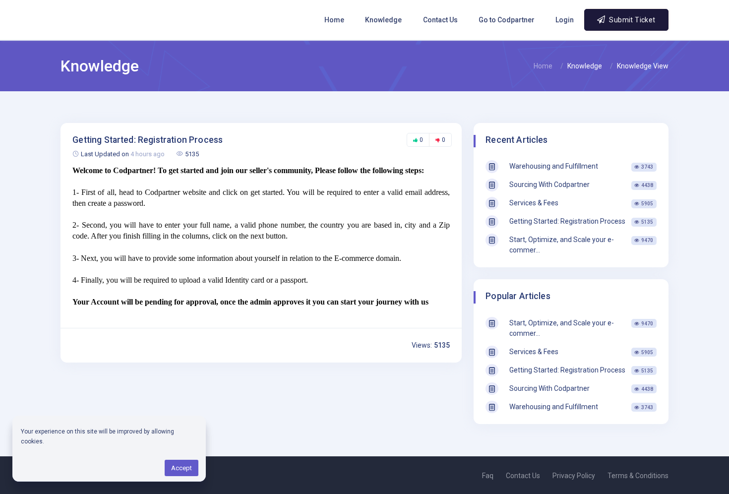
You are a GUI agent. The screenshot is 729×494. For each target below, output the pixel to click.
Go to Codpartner (507, 20)
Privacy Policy (573, 476)
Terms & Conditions (638, 476)
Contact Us (440, 20)
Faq (487, 476)
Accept (181, 468)
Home (334, 20)
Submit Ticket (632, 20)
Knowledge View (642, 66)
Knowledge (383, 20)
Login (564, 20)
